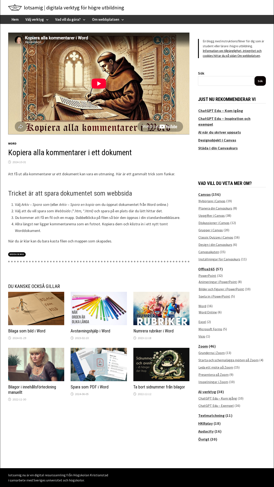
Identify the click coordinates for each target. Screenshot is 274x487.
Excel (202, 322)
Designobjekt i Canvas (217, 140)
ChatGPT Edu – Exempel (216, 405)
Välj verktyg (34, 19)
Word (12, 143)
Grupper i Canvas (210, 230)
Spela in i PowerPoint (214, 296)
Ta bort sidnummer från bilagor (159, 387)
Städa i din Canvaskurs (218, 148)
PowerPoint (207, 275)
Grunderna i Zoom (211, 353)
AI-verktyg (207, 391)
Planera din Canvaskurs (215, 208)
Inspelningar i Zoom (213, 382)
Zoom (203, 346)
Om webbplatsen (105, 19)
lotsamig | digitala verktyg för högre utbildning (74, 7)
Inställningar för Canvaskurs (219, 259)
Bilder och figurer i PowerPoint (221, 289)
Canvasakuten (208, 252)
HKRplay (205, 423)
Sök (201, 73)
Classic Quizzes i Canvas (215, 237)
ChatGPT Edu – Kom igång (220, 110)
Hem (15, 19)
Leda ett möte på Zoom (215, 367)
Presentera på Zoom (213, 374)
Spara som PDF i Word (90, 387)
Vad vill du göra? (68, 19)
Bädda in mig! (17, 254)
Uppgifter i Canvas (211, 215)
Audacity (206, 431)
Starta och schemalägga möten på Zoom (228, 360)
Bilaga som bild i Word (26, 331)
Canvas (204, 194)
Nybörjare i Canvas (211, 201)
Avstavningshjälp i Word (90, 331)
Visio (201, 336)
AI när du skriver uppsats (219, 132)
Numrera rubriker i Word (153, 331)
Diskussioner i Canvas (213, 223)
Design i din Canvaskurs (215, 244)
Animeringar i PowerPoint (218, 282)
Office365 (206, 269)
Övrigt (203, 439)
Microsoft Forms (210, 329)
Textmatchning (211, 415)
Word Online (208, 312)
